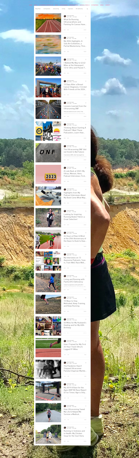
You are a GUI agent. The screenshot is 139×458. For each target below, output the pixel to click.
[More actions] (86, 16)
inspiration (70, 8)
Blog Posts (37, 8)
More (77, 8)
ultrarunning (56, 8)
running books (46, 8)
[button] (87, 9)
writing (63, 8)
